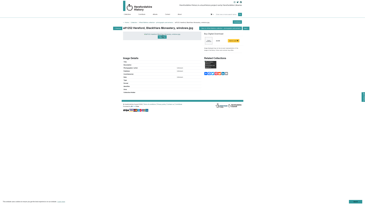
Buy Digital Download (213, 34)
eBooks (155, 14)
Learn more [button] (61, 201)
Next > (246, 28)
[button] (212, 14)
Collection (134, 22)
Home (127, 22)
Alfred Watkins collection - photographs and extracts (156, 22)
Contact (167, 14)
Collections (127, 14)
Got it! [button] (356, 201)
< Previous (117, 28)
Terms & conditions (150, 104)
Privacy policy (161, 104)
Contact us (170, 104)
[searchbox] (226, 14)
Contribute (141, 14)
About (180, 14)
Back (221, 28)
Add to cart (233, 41)
